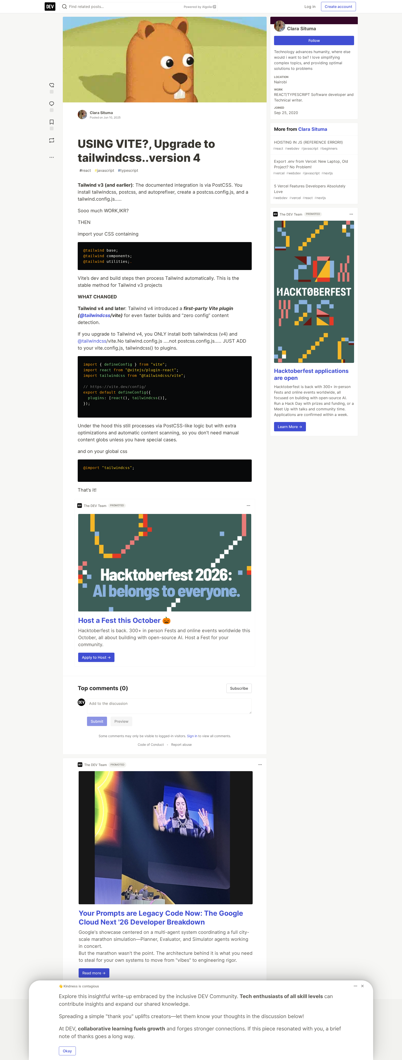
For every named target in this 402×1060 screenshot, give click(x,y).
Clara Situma (101, 112)
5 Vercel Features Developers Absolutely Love (309, 192)
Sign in (192, 736)
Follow (314, 40)
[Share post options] (51, 157)
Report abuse (181, 744)
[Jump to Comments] (51, 106)
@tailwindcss (95, 315)
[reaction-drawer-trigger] (52, 87)
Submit (97, 721)
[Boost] (51, 140)
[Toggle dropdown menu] (248, 505)
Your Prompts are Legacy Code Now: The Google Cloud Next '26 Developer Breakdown (161, 917)
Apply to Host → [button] (96, 657)
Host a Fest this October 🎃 (124, 620)
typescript (128, 170)
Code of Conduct (151, 744)
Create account (338, 6)
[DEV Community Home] (50, 6)
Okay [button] (67, 1051)
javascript (104, 170)
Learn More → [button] (290, 426)
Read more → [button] (94, 973)
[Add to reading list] (51, 124)
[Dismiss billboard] (362, 986)
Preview (121, 721)
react (85, 170)
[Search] (64, 6)
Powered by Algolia (198, 7)
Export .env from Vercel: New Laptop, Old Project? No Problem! (310, 167)
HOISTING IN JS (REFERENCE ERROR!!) (308, 145)
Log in (310, 6)
